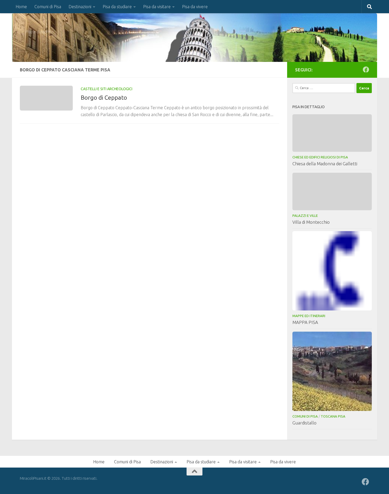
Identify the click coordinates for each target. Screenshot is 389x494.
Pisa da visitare (157, 6)
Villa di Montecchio (311, 222)
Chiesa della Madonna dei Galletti (324, 163)
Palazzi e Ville (305, 215)
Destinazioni (80, 6)
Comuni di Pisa (47, 6)
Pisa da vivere (195, 6)
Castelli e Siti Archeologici (106, 89)
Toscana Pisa (333, 416)
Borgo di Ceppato (104, 97)
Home (21, 6)
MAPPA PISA (305, 322)
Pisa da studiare (117, 6)
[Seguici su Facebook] (366, 69)
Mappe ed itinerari (308, 316)
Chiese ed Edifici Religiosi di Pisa (320, 157)
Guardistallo (304, 422)
